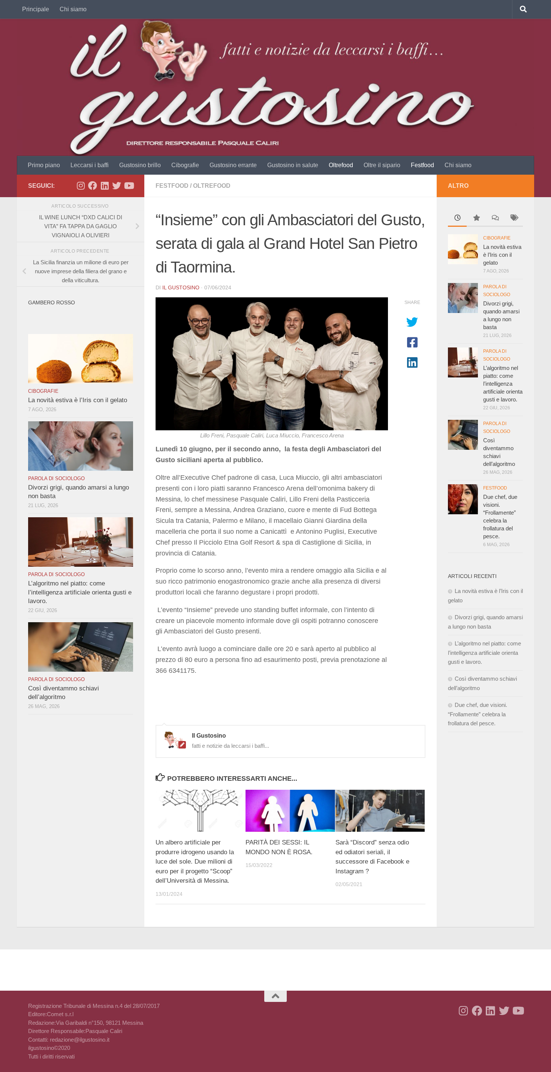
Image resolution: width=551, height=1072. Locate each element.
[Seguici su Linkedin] (104, 185)
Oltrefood (341, 165)
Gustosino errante (233, 165)
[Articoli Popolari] (476, 219)
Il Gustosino (180, 287)
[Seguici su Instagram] (80, 185)
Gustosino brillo (140, 165)
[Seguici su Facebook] (92, 185)
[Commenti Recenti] (494, 219)
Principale (35, 9)
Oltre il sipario (382, 165)
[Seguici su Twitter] (116, 185)
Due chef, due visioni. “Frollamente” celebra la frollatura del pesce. (477, 714)
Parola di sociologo (56, 478)
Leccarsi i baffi (89, 165)
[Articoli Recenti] (457, 219)
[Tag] (513, 219)
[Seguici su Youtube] (128, 185)
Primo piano (44, 165)
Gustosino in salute (292, 165)
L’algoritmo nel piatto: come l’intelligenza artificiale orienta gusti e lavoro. (80, 592)
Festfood (422, 165)
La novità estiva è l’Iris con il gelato (77, 400)
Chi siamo (73, 9)
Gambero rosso (51, 302)
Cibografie (185, 165)
